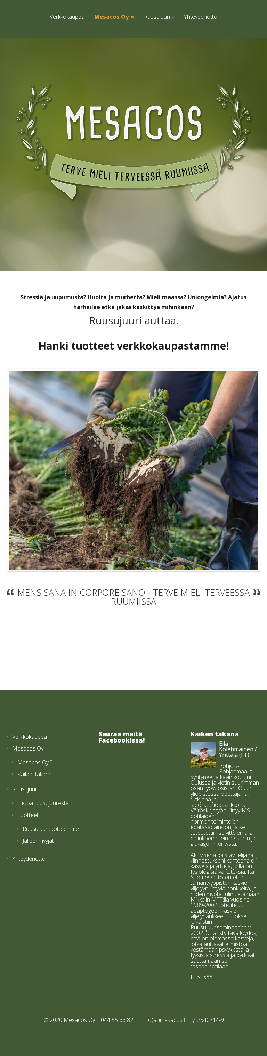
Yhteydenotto (200, 17)
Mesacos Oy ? (34, 762)
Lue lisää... (203, 977)
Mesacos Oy (111, 17)
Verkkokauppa (67, 17)
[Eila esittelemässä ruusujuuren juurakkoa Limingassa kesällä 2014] (133, 470)
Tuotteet (28, 815)
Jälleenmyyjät (38, 840)
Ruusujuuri (157, 17)
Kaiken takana (34, 774)
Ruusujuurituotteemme (51, 829)
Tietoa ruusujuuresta (43, 803)
